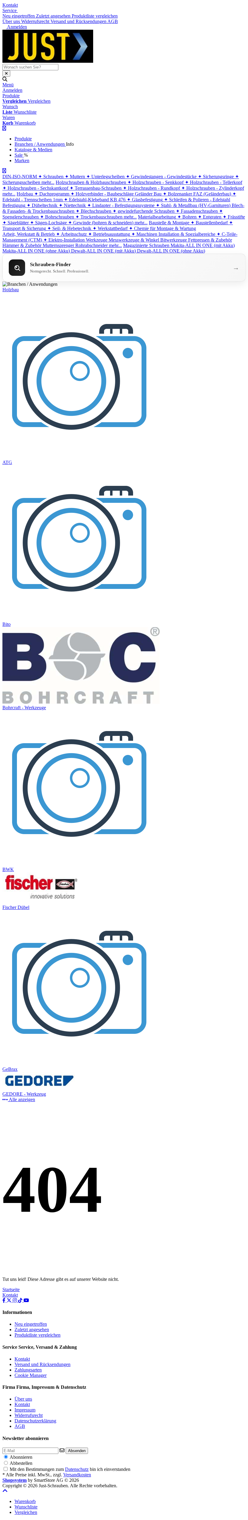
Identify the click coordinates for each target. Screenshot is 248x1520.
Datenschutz (77, 1469)
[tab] (25, 1501)
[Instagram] (15, 1300)
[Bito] (79, 618)
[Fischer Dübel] (41, 901)
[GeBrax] (79, 1063)
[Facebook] (4, 1300)
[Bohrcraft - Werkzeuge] (81, 702)
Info (70, 144)
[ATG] (79, 456)
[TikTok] (21, 1300)
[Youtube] (26, 1300)
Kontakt (10, 5)
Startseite (11, 1289)
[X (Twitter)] (10, 1300)
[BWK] (79, 864)
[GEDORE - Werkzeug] (41, 1088)
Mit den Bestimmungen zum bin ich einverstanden (70, 1469)
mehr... (47, 182)
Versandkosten (77, 1474)
